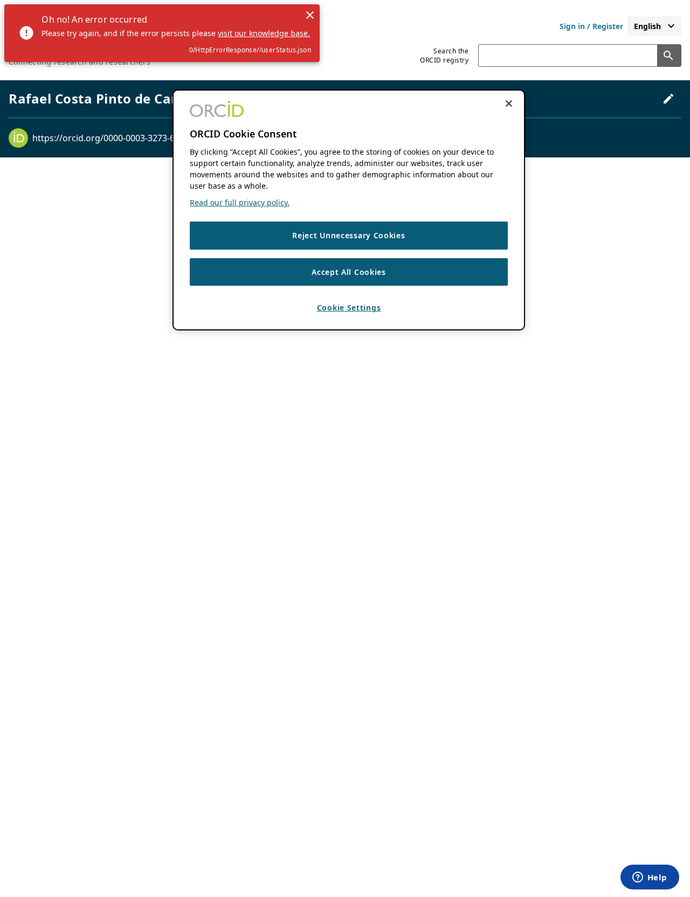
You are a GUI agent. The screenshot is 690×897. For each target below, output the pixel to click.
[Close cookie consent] (509, 103)
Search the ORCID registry (444, 55)
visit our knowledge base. (264, 33)
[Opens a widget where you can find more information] (649, 878)
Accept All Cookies (349, 272)
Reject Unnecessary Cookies (348, 236)
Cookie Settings (349, 308)
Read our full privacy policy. (239, 203)
